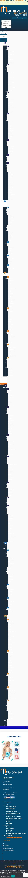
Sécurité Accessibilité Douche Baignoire (11, 149)
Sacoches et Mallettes (11, 374)
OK (13, 876)
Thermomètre (13, 355)
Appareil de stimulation (11, 184)
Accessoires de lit (11, 108)
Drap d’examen (10, 369)
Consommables (9, 278)
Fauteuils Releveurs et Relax (8, 69)
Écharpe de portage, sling (11, 261)
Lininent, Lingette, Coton (11, 248)
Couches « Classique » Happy (11, 217)
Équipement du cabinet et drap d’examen (8, 363)
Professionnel (7, 825)
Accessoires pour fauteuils (11, 89)
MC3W (14, 863)
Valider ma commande (8, 848)
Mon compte (6, 845)
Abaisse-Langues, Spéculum (11, 305)
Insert (11, 237)
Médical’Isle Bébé (17, 866)
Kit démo (9, 239)
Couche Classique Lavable (10, 233)
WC (11, 153)
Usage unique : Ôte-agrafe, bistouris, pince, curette (10, 317)
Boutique (5, 843)
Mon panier (5, 847)
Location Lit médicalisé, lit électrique (11, 102)
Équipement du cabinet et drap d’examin (16, 833)
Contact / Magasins (5, 723)
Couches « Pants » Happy (11, 222)
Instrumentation (9, 309)
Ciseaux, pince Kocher (11, 326)
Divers (11, 112)
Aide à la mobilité (10, 810)
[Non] (16, 876)
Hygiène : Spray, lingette (11, 340)
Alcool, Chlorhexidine (11, 335)
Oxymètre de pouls (11, 352)
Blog (5, 377)
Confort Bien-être (10, 808)
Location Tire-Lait (11, 270)
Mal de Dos (10, 179)
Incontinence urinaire (9, 48)
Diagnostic (8, 346)
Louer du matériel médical (7, 159)
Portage (7, 256)
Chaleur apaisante (11, 175)
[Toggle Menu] (26, 727)
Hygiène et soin (11, 56)
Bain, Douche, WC (7, 143)
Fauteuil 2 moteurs (11, 79)
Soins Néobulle (10, 252)
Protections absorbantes (11, 52)
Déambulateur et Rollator (12, 123)
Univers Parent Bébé (5, 204)
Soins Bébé (7, 244)
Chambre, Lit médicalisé (8, 95)
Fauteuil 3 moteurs (11, 84)
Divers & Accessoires (11, 61)
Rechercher (6, 21)
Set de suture (9, 285)
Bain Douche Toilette (11, 806)
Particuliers (5, 44)
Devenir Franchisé (19, 867)
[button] (6, 19)
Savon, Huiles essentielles (11, 189)
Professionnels (6, 275)
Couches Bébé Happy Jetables (8, 212)
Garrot (11, 329)
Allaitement (8, 266)
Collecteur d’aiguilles (11, 300)
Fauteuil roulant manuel (11, 136)
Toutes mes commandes (8, 850)
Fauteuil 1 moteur (11, 74)
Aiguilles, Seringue (11, 281)
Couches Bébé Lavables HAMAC (8, 228)
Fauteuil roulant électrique (11, 132)
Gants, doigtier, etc (10, 296)
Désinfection (8, 332)
